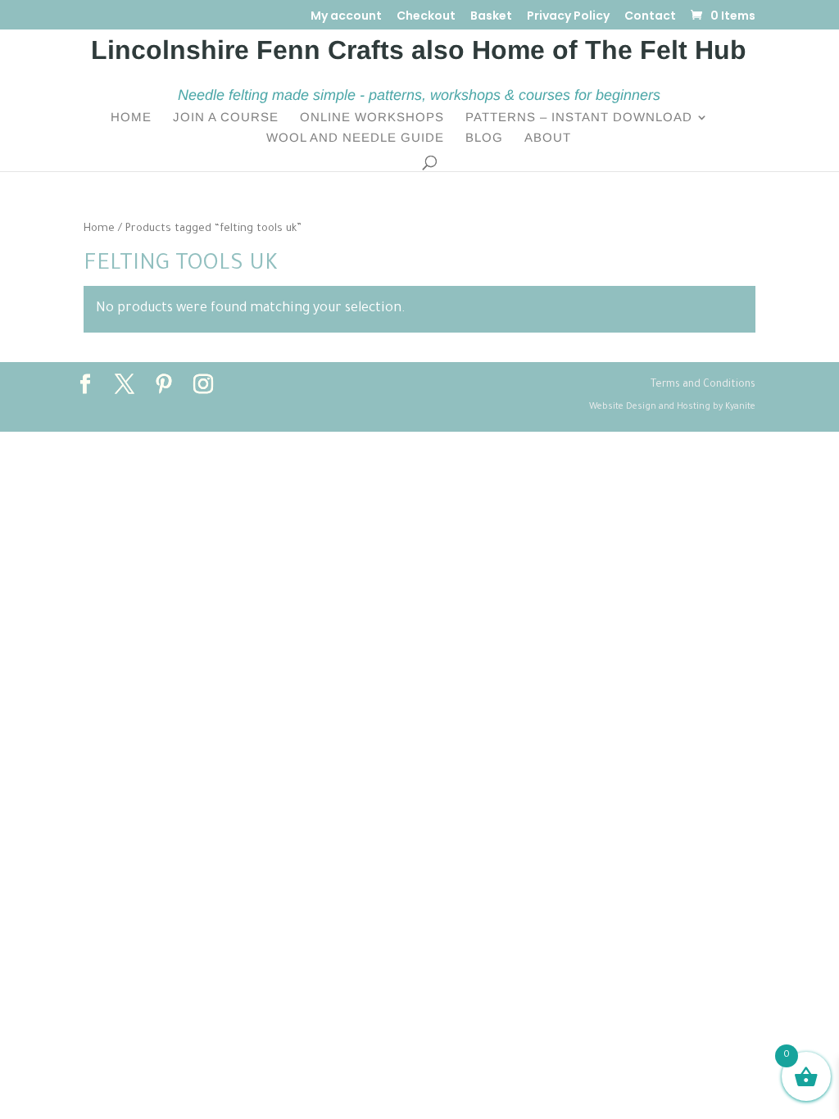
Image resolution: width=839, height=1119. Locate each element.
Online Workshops (372, 117)
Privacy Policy (568, 17)
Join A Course (226, 117)
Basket (491, 17)
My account (346, 17)
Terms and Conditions (703, 385)
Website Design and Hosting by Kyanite (672, 407)
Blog (484, 138)
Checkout (426, 17)
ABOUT (547, 138)
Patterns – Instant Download (578, 117)
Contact (650, 17)
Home (131, 117)
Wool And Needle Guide (355, 138)
